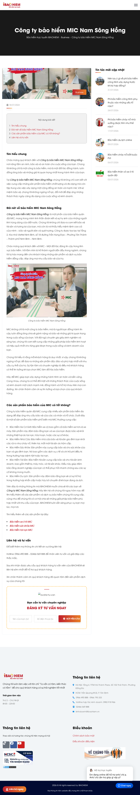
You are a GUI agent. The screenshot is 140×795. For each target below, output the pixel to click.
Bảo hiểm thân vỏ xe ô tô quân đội (121, 173)
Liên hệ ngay (17, 789)
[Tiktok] (6, 744)
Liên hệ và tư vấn (18, 137)
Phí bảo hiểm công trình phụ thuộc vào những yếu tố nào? (122, 102)
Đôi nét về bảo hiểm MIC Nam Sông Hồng (31, 129)
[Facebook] (13, 744)
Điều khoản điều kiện (84, 741)
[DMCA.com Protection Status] (9, 766)
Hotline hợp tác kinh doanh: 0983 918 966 (95, 702)
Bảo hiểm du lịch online (120, 139)
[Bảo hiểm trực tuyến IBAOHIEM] (11, 4)
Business (65, 37)
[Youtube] (21, 744)
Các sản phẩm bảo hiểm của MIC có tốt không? (34, 133)
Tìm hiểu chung (17, 125)
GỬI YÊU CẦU (73, 618)
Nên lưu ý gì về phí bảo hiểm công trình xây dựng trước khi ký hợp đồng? (123, 82)
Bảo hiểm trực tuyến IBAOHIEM (43, 37)
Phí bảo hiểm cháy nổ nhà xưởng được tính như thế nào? (121, 123)
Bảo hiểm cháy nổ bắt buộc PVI (122, 156)
